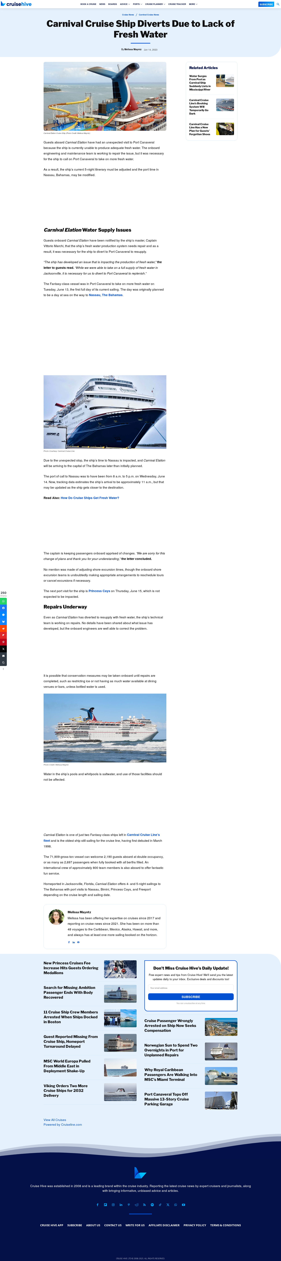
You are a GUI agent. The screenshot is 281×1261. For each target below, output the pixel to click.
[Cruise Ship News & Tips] (16, 3)
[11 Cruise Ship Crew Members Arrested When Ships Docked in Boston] (120, 1018)
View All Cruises (55, 1119)
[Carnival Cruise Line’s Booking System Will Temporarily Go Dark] (225, 105)
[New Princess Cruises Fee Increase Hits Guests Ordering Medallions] (120, 969)
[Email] (3, 655)
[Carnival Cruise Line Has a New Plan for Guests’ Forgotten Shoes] (225, 129)
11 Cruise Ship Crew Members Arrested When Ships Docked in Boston (71, 1017)
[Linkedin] (73, 940)
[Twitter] (3, 649)
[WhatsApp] (176, 1205)
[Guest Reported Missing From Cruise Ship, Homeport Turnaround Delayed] (120, 1043)
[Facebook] (69, 940)
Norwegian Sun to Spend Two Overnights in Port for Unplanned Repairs (171, 1050)
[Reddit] (137, 1205)
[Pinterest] (129, 1205)
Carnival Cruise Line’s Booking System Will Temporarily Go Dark (198, 107)
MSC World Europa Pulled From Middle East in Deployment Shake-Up (67, 1066)
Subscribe (191, 997)
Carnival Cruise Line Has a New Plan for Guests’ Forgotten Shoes (199, 129)
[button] (278, 4)
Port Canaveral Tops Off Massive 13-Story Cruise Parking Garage (166, 1099)
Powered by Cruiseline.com (63, 1124)
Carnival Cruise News (149, 14)
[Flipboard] (105, 1205)
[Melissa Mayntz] (56, 926)
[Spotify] (152, 1205)
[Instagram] (113, 1205)
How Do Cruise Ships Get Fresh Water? (90, 498)
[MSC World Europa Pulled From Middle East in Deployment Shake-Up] (120, 1067)
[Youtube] (183, 1205)
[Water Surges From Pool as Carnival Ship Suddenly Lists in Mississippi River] (225, 81)
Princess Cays (99, 591)
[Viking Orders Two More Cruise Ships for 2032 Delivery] (120, 1092)
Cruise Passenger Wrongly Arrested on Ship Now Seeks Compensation (170, 1025)
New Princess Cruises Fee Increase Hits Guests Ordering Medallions (71, 968)
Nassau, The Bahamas (106, 295)
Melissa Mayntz (132, 49)
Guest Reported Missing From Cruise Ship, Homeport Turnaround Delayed (71, 1041)
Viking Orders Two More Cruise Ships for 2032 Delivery (66, 1091)
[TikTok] (160, 1205)
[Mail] (78, 940)
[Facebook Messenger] (3, 614)
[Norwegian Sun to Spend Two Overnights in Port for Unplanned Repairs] (221, 1051)
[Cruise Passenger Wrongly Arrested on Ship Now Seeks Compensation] (221, 1027)
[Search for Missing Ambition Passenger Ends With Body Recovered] (120, 994)
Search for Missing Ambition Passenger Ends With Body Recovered (69, 992)
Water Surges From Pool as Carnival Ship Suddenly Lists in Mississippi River (200, 83)
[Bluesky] (3, 621)
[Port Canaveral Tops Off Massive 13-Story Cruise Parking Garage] (221, 1100)
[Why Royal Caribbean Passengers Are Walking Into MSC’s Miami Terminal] (221, 1076)
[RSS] (144, 1205)
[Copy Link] (3, 662)
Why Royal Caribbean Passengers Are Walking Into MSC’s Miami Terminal (170, 1075)
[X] (168, 1205)
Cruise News (128, 14)
